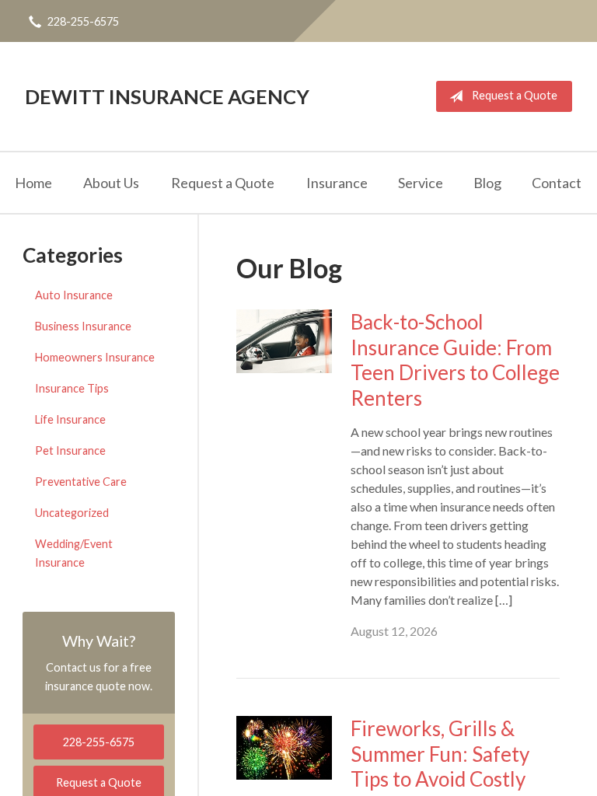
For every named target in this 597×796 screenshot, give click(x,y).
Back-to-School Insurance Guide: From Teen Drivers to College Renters (455, 359)
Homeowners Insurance (95, 357)
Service (420, 182)
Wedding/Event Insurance (74, 553)
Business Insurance (83, 326)
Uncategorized (72, 512)
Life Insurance (70, 419)
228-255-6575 (83, 21)
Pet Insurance (70, 450)
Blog (487, 182)
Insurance (337, 182)
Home (33, 182)
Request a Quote (514, 95)
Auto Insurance (74, 295)
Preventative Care (81, 481)
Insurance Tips (72, 388)
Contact (556, 182)
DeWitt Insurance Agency (167, 96)
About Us (111, 182)
